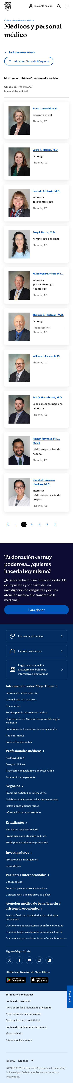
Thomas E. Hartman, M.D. (48, 314)
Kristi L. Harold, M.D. (45, 108)
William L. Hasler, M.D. (46, 356)
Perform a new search (22, 52)
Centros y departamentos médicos (19, 20)
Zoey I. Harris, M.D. (44, 232)
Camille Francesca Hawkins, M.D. (44, 482)
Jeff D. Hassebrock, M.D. (47, 397)
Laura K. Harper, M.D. (45, 149)
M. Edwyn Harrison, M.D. (48, 273)
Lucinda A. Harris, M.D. (46, 191)
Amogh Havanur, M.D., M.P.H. (46, 441)
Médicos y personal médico (33, 30)
